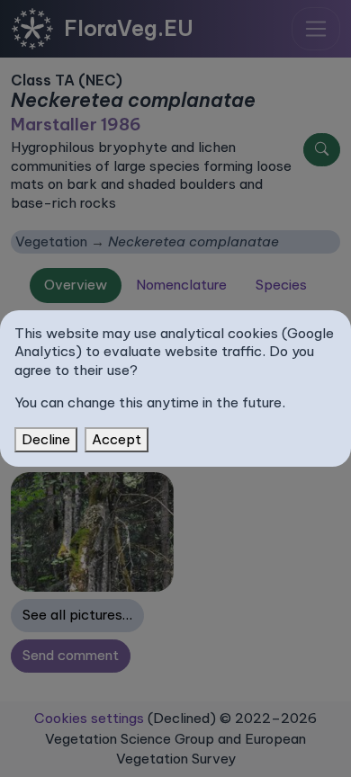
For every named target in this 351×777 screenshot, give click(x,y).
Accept (116, 439)
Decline (46, 439)
